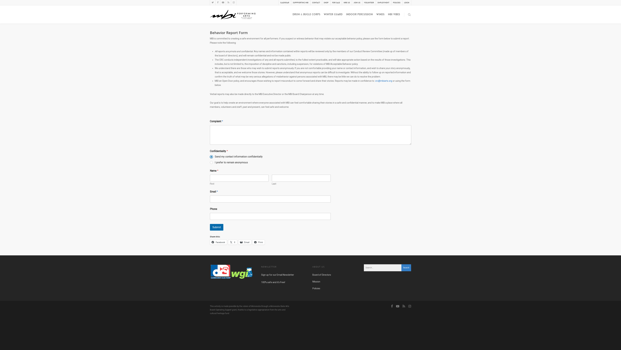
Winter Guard (333, 14)
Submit (216, 227)
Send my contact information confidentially (239, 156)
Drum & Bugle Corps (306, 14)
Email (214, 191)
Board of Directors (321, 275)
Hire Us (347, 2)
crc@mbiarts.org (383, 81)
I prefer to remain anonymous (231, 162)
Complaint (216, 121)
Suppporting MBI (300, 2)
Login (406, 2)
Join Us (357, 2)
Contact (316, 2)
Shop (326, 2)
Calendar (284, 2)
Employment (383, 2)
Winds (380, 14)
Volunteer (369, 2)
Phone (213, 208)
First (212, 183)
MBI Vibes (394, 14)
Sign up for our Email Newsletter (277, 275)
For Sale (336, 2)
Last (274, 183)
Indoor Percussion (359, 14)
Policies (396, 2)
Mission (316, 281)
